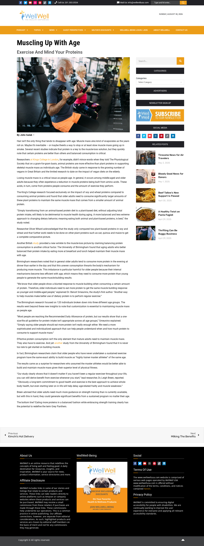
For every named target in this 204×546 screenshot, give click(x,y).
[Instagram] (35, 2)
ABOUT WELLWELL (162, 30)
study (36, 243)
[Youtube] (30, 2)
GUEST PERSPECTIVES (73, 30)
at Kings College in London (44, 159)
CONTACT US (181, 30)
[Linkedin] (49, 2)
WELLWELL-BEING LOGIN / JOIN (134, 30)
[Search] (180, 61)
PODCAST (21, 30)
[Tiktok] (44, 2)
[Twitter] (25, 2)
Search (183, 3)
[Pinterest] (40, 2)
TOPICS (37, 30)
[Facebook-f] (20, 2)
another (58, 343)
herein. (147, 488)
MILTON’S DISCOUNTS (101, 30)
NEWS (52, 30)
